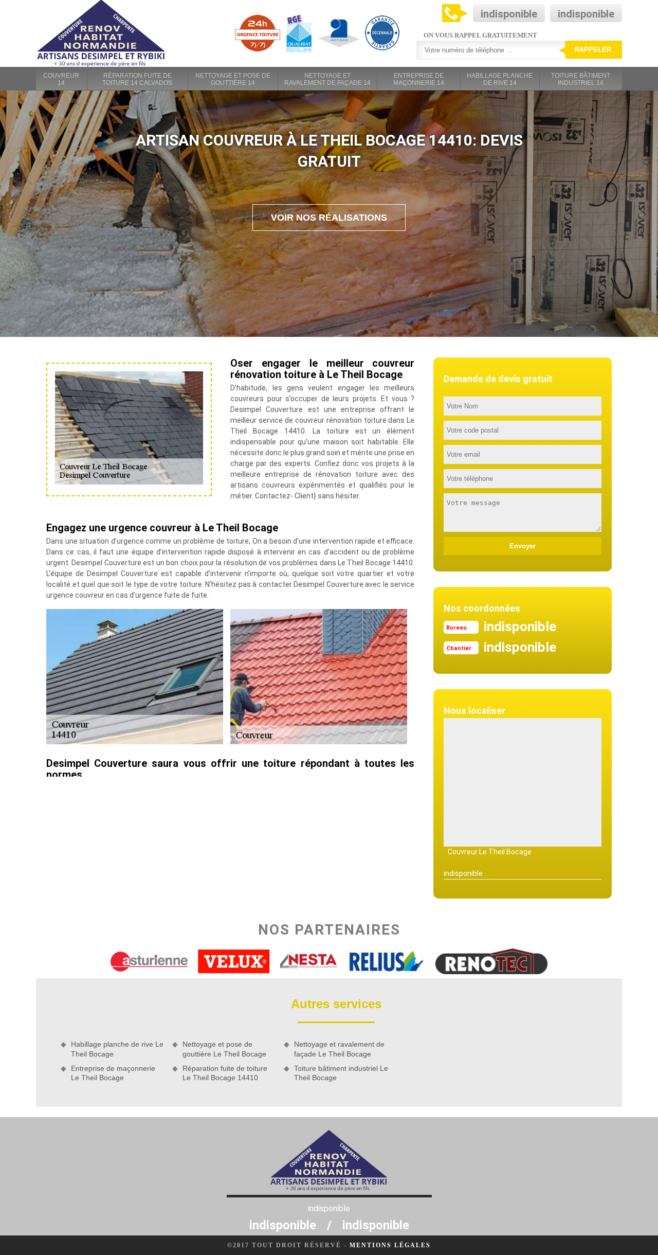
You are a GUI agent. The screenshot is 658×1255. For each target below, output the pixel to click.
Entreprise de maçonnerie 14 (418, 79)
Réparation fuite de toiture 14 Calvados (137, 79)
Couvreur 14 (61, 79)
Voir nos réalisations (329, 217)
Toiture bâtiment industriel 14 (580, 79)
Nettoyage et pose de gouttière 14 (232, 79)
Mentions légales (390, 1245)
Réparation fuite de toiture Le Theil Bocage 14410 (224, 1073)
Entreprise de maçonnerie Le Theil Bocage (113, 1073)
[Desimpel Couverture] (101, 33)
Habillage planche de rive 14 (500, 79)
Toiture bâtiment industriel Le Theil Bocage (341, 1073)
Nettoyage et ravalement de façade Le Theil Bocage (339, 1048)
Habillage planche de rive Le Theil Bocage (117, 1048)
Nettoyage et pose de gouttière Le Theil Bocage (224, 1048)
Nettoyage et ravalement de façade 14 (327, 79)
